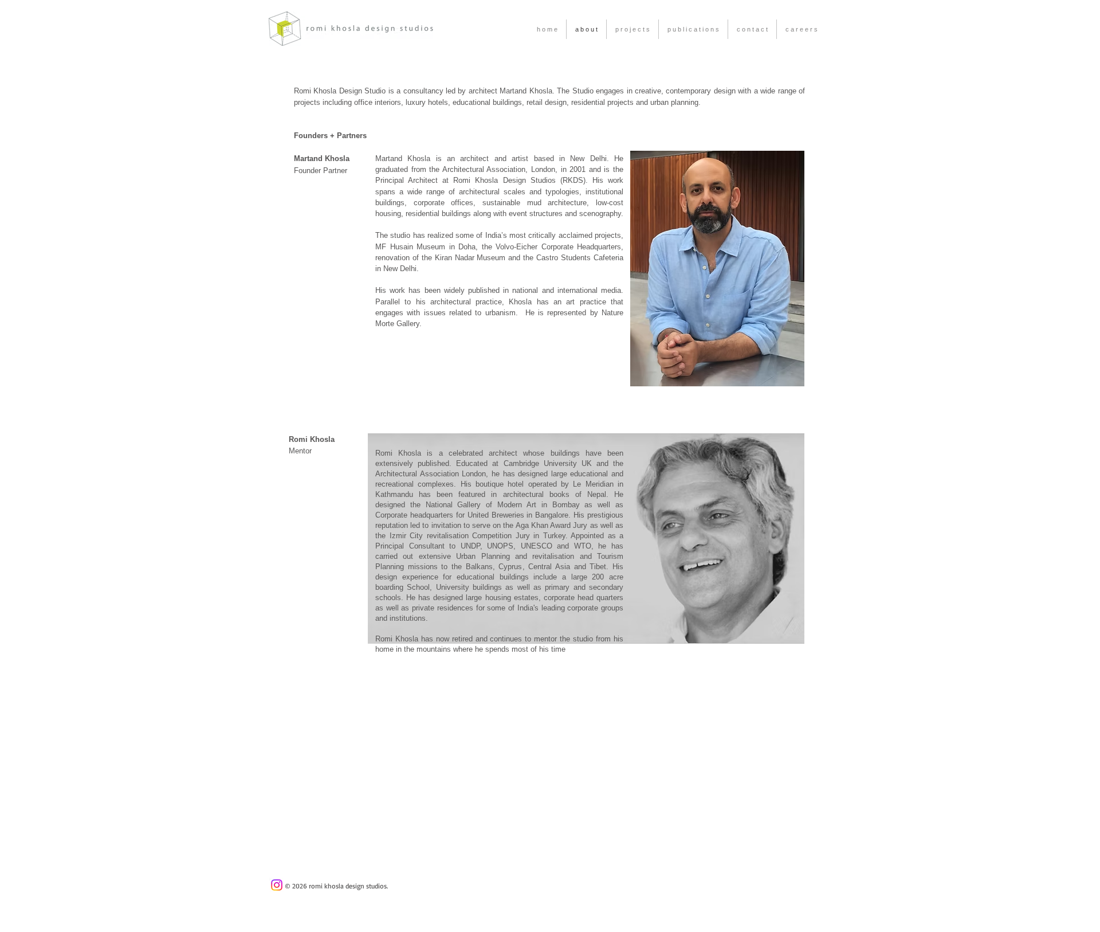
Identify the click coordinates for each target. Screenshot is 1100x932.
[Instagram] (276, 885)
